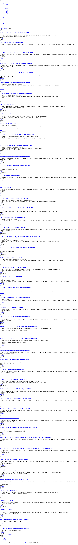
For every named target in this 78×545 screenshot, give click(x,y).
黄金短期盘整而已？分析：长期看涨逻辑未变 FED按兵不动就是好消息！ (16, 52)
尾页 (11, 534)
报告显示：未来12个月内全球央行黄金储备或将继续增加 (13, 267)
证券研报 (6, 8)
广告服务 (4, 539)
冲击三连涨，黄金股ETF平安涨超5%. (8, 470)
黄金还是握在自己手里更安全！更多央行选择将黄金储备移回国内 (15, 32)
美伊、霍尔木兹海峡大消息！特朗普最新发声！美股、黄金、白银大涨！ (16, 408)
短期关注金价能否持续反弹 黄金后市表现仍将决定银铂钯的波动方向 (15, 316)
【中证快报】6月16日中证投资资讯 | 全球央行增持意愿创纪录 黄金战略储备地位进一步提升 (20, 236)
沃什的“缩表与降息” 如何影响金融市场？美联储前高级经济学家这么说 (16, 93)
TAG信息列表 (5, 28)
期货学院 (6, 13)
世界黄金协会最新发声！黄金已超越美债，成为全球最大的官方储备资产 (16, 207)
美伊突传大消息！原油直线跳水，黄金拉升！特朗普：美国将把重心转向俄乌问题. (18, 326)
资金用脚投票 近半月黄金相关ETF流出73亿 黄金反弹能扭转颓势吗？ (15, 297)
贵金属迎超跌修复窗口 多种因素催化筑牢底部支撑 (11, 307)
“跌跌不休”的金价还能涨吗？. (7, 509)
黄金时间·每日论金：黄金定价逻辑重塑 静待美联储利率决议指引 (14, 359)
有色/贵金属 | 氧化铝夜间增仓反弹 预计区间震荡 (11, 276)
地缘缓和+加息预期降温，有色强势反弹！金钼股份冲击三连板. (14, 479)
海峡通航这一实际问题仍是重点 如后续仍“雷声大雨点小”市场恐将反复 (16, 389)
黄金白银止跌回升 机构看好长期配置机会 (9, 418)
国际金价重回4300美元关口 (6, 187)
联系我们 (4, 538)
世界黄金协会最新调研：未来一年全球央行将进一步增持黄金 (14, 198)
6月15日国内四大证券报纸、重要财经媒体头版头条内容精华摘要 (14, 528)
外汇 (3, 17)
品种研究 (6, 11)
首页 (3, 2)
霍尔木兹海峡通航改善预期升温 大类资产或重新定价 (12, 42)
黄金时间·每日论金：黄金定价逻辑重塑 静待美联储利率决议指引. (15, 350)
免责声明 (4, 540)
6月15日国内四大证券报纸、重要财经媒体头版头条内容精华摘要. (15, 519)
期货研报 (6, 12)
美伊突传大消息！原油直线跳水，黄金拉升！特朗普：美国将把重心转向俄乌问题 (18, 338)
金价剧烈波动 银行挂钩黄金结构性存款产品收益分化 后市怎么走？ (15, 165)
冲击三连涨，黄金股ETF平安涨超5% (8, 490)
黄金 (3, 25)
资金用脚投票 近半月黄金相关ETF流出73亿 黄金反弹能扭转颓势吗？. (16, 287)
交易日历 (6, 4)
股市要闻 (6, 7)
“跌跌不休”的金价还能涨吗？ (7, 500)
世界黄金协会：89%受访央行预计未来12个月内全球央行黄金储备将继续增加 (17, 247)
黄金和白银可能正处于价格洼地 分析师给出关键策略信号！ (13, 379)
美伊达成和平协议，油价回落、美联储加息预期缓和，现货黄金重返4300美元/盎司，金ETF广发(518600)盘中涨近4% (26, 437)
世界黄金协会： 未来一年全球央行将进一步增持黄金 (12, 369)
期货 (3, 9)
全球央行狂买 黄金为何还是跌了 (7, 104)
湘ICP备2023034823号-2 (22, 542)
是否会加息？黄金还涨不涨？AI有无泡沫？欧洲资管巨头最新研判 (15, 156)
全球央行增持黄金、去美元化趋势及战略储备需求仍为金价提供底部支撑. (16, 63)
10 (6, 534)
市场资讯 (6, 10)
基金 (3, 14)
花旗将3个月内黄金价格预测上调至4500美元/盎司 (11, 175)
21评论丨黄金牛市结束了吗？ (7, 113)
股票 (3, 5)
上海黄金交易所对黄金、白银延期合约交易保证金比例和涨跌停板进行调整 (17, 134)
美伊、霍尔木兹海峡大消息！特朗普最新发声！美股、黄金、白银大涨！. (16, 398)
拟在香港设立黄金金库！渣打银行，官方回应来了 (11, 257)
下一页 (8, 534)
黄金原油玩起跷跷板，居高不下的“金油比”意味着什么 (12, 227)
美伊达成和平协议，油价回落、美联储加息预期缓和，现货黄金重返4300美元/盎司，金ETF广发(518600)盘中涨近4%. (26, 448)
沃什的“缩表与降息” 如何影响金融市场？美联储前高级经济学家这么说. (16, 82)
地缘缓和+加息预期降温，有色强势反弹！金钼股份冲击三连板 (14, 459)
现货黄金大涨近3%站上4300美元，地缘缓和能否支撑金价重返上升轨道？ (16, 145)
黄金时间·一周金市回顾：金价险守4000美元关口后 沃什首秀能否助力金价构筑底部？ (19, 427)
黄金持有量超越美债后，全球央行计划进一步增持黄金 (12, 217)
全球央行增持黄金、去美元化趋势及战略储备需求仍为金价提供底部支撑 (16, 72)
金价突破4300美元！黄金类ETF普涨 (8, 123)
